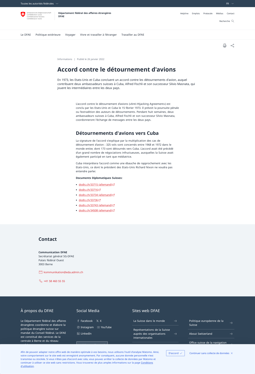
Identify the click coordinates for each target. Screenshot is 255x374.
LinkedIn (86, 333)
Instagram (87, 327)
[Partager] (232, 45)
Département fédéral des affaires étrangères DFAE (85, 14)
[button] (25, 34)
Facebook (87, 321)
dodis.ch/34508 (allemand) (95, 210)
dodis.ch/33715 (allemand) (95, 184)
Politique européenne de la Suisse (206, 323)
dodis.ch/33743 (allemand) (95, 205)
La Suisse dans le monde (149, 321)
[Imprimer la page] (224, 45)
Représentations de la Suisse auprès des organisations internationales (151, 333)
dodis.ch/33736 (88, 200)
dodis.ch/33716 (88, 189)
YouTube (106, 327)
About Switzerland (200, 333)
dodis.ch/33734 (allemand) (95, 195)
